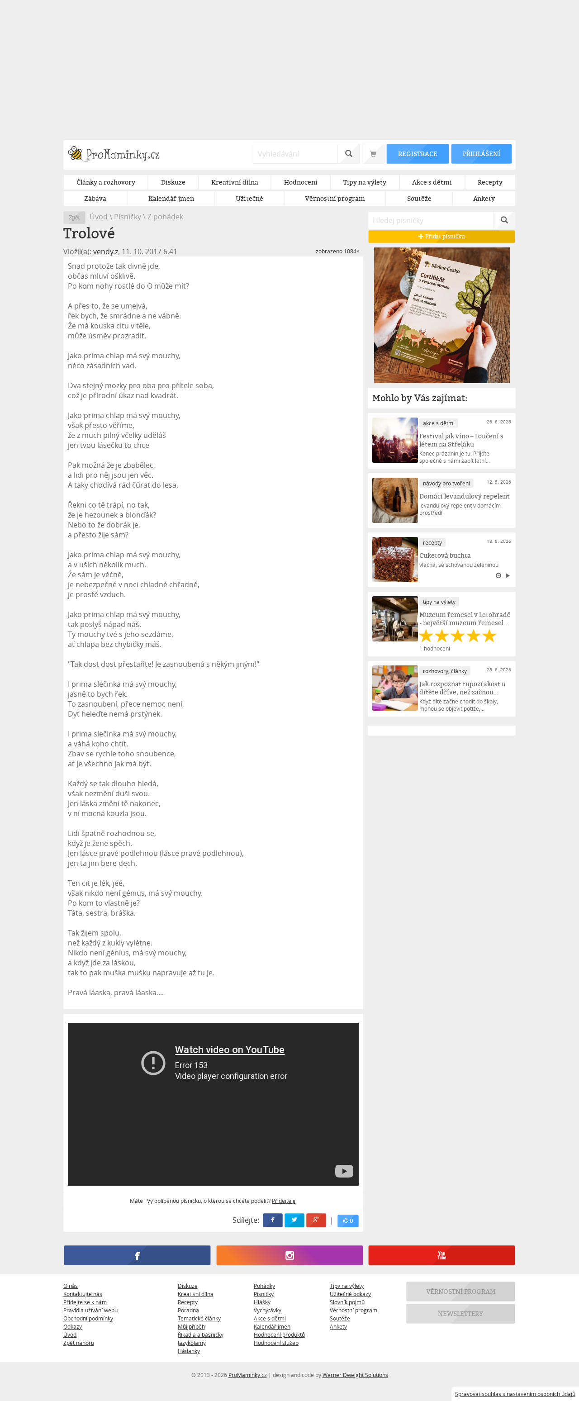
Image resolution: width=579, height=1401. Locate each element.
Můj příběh (191, 1326)
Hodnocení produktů (279, 1334)
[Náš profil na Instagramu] (289, 1255)
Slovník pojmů (347, 1302)
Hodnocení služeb (276, 1342)
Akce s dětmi (270, 1318)
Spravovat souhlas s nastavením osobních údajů (515, 1393)
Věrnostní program (353, 1310)
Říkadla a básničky (200, 1334)
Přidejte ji (283, 1200)
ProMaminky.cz (247, 1374)
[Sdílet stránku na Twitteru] (295, 1220)
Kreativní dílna (196, 1293)
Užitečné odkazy (350, 1293)
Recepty (188, 1302)
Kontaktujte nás (82, 1293)
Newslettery (461, 1313)
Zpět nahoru (78, 1342)
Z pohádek (165, 217)
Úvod (99, 217)
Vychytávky (267, 1310)
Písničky (127, 217)
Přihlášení (481, 153)
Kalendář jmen (272, 1326)
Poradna (188, 1310)
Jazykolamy (192, 1342)
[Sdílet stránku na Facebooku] (273, 1220)
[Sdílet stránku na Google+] (317, 1220)
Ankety (338, 1326)
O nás (70, 1285)
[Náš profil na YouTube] (442, 1255)
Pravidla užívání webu (90, 1310)
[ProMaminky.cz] (118, 155)
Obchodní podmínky (88, 1318)
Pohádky (264, 1285)
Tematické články (199, 1318)
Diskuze (188, 1285)
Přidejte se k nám (85, 1302)
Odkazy (72, 1326)
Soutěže (340, 1318)
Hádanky (189, 1350)
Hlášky (262, 1302)
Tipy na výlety (347, 1285)
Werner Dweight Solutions (355, 1374)
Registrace (417, 153)
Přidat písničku (444, 236)
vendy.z (105, 251)
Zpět (74, 217)
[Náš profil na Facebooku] (137, 1255)
